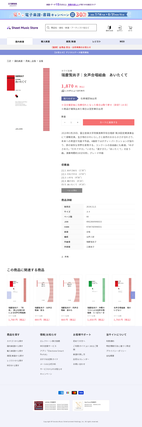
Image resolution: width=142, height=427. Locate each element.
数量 (63, 116)
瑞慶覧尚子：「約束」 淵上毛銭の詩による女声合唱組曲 (17, 310)
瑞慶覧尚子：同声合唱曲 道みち (69, 308)
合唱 (41, 60)
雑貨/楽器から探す (15, 355)
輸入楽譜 (45, 41)
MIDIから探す (13, 365)
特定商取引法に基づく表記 (118, 346)
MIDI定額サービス (48, 346)
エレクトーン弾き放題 (50, 341)
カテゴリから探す (15, 341)
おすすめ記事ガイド (49, 359)
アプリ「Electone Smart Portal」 (52, 352)
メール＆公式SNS (48, 364)
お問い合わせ (79, 364)
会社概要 (110, 355)
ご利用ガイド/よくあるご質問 (85, 348)
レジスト (96, 41)
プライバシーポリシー (116, 350)
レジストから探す (15, 360)
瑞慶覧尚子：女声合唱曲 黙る (43, 308)
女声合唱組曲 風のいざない (122, 308)
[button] (71, 27)
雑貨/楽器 (71, 41)
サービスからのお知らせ (51, 369)
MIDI (122, 41)
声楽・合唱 (31, 60)
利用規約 (110, 341)
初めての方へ (79, 341)
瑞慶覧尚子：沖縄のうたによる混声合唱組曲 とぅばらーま (96, 310)
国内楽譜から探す (15, 346)
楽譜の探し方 (79, 354)
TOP (9, 60)
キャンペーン (46, 373)
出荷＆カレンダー (81, 359)
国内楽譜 (19, 41)
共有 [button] (67, 256)
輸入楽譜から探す (15, 350)
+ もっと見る (72, 190)
